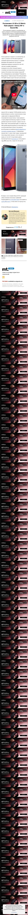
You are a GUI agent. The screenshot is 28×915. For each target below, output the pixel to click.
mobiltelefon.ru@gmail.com (15, 281)
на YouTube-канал (14, 199)
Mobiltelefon (15, 207)
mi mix (3, 258)
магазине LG (15, 139)
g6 (6, 255)
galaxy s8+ (16, 255)
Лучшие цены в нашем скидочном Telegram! (14, 17)
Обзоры (7, 20)
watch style (10, 255)
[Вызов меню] (3, 12)
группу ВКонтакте (5, 201)
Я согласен (14, 912)
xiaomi (21, 255)
